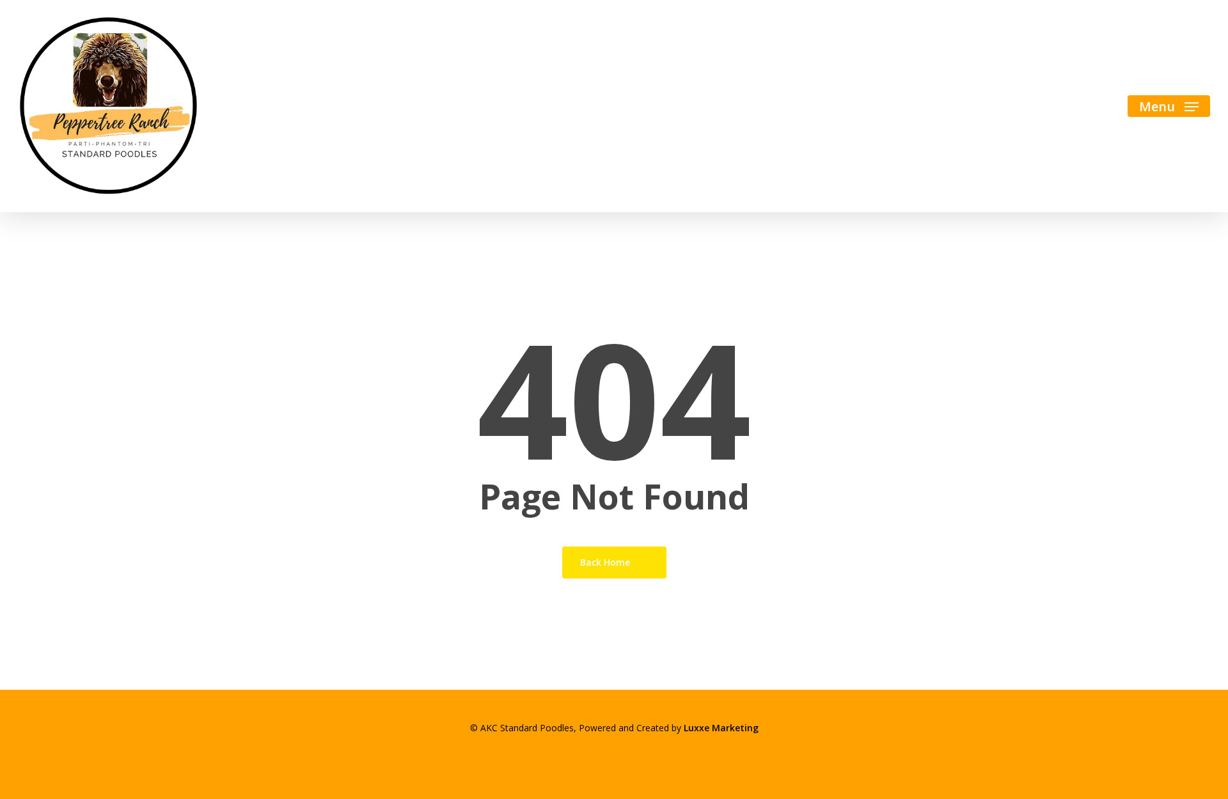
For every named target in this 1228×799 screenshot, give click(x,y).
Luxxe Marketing (721, 728)
